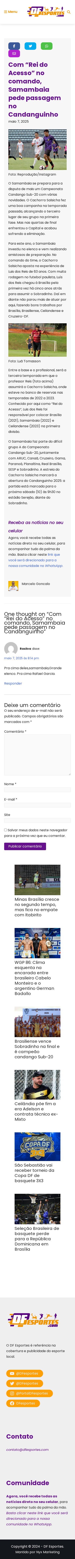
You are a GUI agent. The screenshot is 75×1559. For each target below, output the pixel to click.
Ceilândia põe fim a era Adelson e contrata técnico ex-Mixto (36, 1111)
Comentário (15, 731)
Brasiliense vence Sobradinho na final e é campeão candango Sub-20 (37, 1049)
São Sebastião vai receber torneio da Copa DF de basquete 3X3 (34, 1173)
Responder (13, 683)
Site (7, 814)
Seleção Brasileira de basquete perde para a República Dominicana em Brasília (37, 1239)
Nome (10, 784)
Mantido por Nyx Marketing (37, 1552)
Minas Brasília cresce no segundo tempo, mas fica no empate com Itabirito (37, 907)
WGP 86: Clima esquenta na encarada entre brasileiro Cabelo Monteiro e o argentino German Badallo (34, 978)
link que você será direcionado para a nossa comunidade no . (35, 560)
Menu (12, 11)
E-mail (10, 799)
